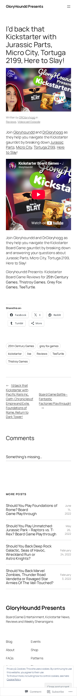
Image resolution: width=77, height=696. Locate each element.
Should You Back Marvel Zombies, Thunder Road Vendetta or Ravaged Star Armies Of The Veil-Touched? (30, 577)
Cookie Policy (14, 679)
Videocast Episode (29, 122)
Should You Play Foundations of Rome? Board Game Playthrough (31, 509)
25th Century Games (21, 346)
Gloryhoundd (24, 132)
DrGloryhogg (52, 132)
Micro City (24, 147)
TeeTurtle (58, 354)
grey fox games (48, 346)
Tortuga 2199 (44, 147)
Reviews (11, 122)
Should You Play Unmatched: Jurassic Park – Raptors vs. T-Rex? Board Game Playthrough (31, 530)
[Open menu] (68, 6)
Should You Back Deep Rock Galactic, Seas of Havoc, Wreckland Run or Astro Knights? (29, 552)
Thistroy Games (18, 361)
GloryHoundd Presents (24, 6)
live (29, 354)
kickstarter (15, 354)
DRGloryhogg (27, 117)
